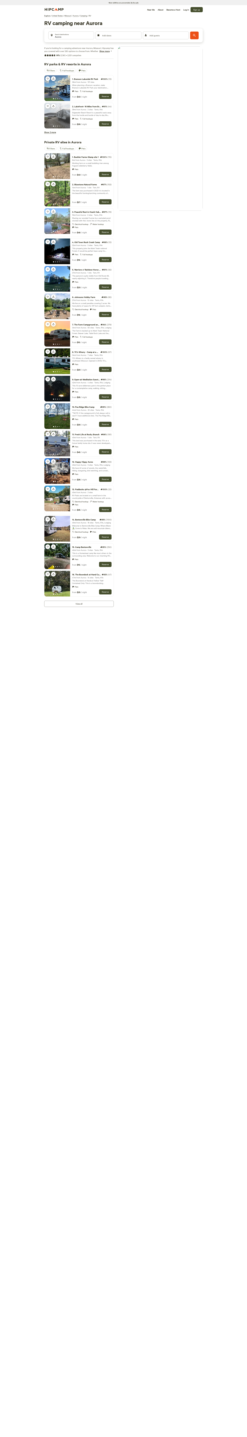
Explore (47, 15)
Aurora (75, 15)
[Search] (194, 35)
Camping (83, 15)
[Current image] (53, 98)
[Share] (53, 78)
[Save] (47, 78)
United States (57, 15)
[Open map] (160, 128)
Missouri (67, 15)
